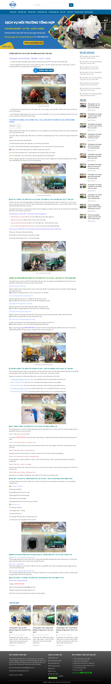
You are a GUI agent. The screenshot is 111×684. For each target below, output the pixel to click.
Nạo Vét (52, 668)
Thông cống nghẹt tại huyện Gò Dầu (22, 379)
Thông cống (32, 12)
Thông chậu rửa (54, 12)
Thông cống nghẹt (55, 660)
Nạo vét (62, 12)
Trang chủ (13, 12)
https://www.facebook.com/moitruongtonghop (30, 593)
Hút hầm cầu (22, 12)
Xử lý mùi (70, 12)
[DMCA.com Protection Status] (52, 678)
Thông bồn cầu (42, 12)
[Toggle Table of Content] (18, 126)
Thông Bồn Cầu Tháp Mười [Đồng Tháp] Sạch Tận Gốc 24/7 (43, 630)
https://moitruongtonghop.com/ (19, 671)
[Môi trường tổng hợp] (12, 4)
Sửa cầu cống (79, 12)
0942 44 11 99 (86, 673)
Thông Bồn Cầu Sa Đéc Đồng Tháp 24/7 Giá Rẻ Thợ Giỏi (19, 630)
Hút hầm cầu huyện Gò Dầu (19, 388)
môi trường (52, 114)
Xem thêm (12, 645)
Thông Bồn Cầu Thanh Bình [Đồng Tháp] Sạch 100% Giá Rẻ (66, 630)
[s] (71, 5)
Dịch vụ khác (89, 12)
